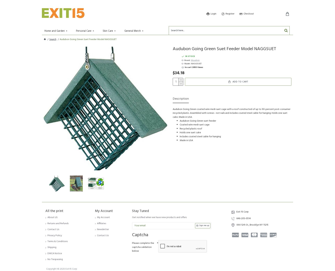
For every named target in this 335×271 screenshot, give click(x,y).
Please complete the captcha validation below (143, 247)
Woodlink (195, 60)
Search (52, 39)
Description (181, 99)
